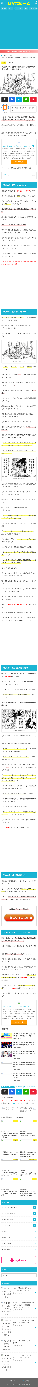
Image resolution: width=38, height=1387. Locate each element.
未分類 (6, 1237)
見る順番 (4, 8)
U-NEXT (13, 1103)
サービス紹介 (18, 8)
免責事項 (26, 1381)
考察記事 (6, 1243)
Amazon (18, 162)
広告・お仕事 (33, 8)
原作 (26, 1086)
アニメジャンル (9, 1207)
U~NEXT (24, 977)
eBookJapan (12, 988)
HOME (4, 55)
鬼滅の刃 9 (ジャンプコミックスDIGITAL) (17, 146)
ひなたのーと (15, 1384)
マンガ (11, 8)
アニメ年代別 (8, 1213)
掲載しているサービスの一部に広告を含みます (19, 51)
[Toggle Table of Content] (32, 175)
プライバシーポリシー (16, 1381)
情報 (26, 8)
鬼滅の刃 (12, 1086)
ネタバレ (20, 1086)
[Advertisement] (19, 30)
